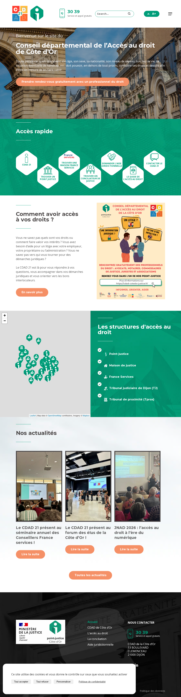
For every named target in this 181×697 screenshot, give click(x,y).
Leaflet (33, 415)
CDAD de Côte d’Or (99, 627)
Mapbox (86, 415)
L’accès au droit (97, 633)
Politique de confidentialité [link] (92, 681)
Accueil (92, 622)
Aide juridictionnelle (100, 645)
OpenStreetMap (54, 415)
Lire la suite (30, 554)
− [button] (5, 321)
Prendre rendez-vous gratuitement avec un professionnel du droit (73, 82)
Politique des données (152, 691)
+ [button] (5, 315)
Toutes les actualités (90, 575)
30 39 (74, 11)
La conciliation (96, 639)
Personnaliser (64, 681)
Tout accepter (21, 681)
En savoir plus (32, 292)
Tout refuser (42, 681)
